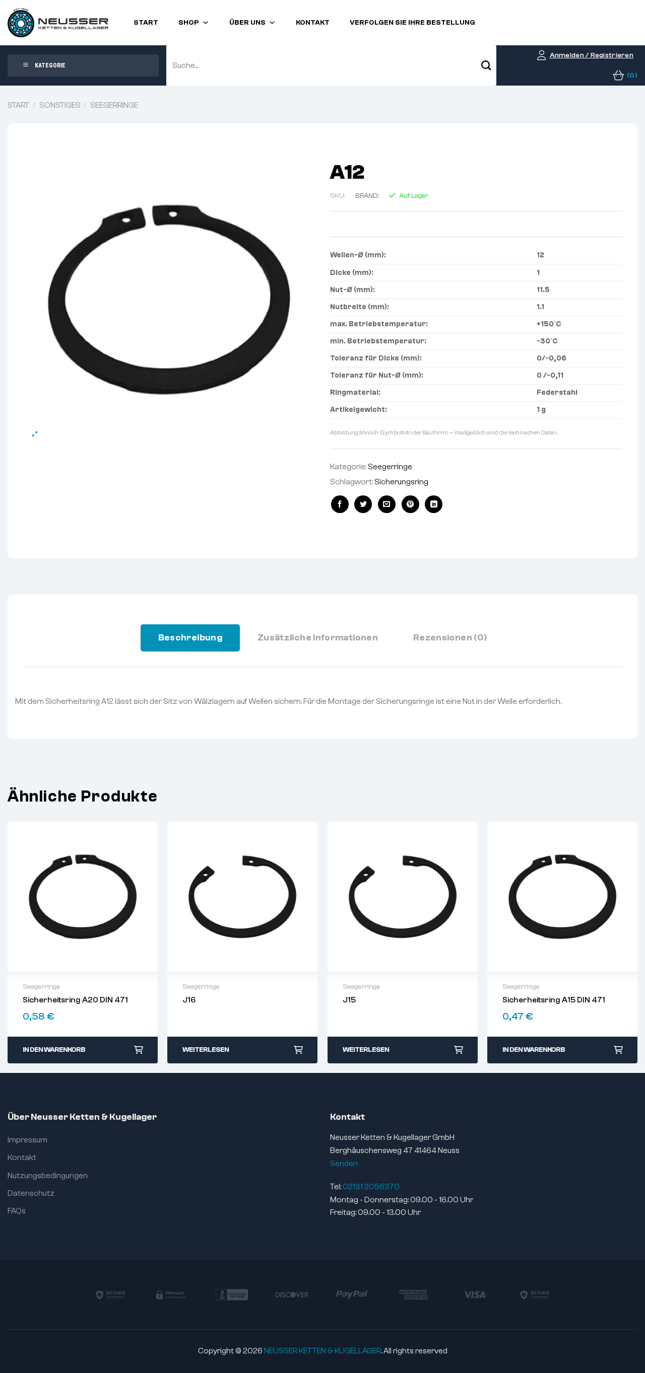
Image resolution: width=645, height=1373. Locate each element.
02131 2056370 (371, 1186)
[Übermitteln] (486, 65)
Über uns (247, 23)
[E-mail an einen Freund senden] (387, 504)
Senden (344, 1163)
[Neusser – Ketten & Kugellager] (58, 22)
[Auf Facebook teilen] (340, 504)
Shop (188, 23)
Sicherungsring (401, 481)
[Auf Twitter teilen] (363, 504)
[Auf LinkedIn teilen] (433, 504)
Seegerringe (114, 105)
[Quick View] (83, 897)
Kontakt (313, 23)
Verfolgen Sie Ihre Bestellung (412, 23)
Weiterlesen (205, 1050)
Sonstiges (60, 105)
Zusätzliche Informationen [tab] (317, 637)
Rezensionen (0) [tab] (450, 637)
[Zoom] (35, 434)
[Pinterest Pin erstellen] (410, 504)
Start (146, 23)
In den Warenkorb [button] (54, 1050)
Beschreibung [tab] (190, 637)
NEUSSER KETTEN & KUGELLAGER (322, 1350)
